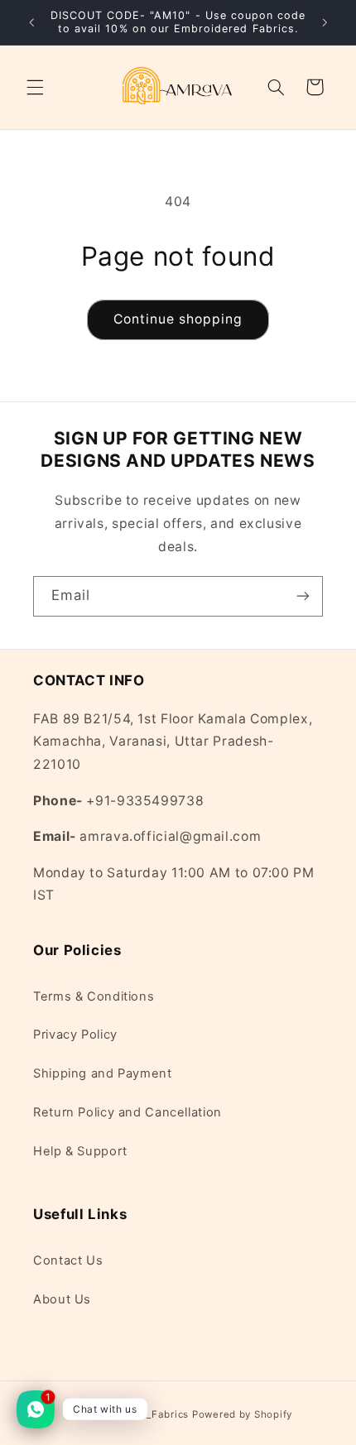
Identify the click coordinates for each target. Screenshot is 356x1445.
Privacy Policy (75, 1034)
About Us (62, 1299)
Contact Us (68, 1260)
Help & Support (80, 1151)
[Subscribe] (303, 596)
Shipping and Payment (102, 1073)
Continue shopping (178, 319)
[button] (35, 87)
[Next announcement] (324, 22)
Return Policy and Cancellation (127, 1112)
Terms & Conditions (93, 996)
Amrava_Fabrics (148, 1414)
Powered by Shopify (242, 1414)
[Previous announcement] (31, 22)
